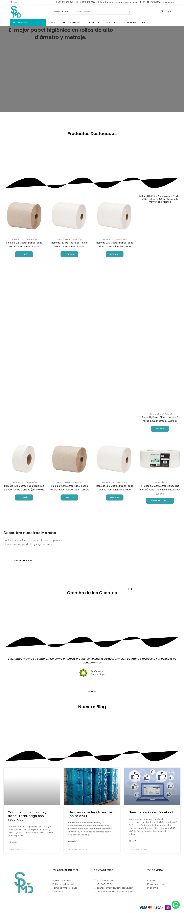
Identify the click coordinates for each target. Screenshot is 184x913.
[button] (92, 113)
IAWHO (52, 906)
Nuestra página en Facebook (151, 812)
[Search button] (129, 12)
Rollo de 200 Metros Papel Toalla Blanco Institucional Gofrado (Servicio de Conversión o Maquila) (114, 246)
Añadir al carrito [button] (160, 500)
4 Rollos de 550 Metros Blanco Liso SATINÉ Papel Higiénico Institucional (160, 487)
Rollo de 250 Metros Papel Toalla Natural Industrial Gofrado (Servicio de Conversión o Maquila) (69, 489)
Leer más (24, 254)
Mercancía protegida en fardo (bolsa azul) (91, 814)
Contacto (130, 22)
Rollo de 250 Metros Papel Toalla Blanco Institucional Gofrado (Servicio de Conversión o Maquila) (114, 489)
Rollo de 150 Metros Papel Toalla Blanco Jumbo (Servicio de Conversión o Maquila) (69, 246)
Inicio (53, 22)
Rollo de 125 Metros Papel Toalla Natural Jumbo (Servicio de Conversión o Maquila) (24, 246)
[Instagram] (144, 2)
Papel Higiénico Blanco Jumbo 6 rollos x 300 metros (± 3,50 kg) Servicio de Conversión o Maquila (160, 421)
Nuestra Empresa (71, 22)
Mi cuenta (15, 2)
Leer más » (12, 842)
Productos (93, 22)
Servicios (111, 22)
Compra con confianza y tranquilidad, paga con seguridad (27, 816)
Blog (145, 22)
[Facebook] (140, 2)
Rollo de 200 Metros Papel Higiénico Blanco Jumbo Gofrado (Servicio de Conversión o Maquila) (24, 489)
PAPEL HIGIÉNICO (160, 482)
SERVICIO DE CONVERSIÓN (24, 239)
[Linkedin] (148, 2)
